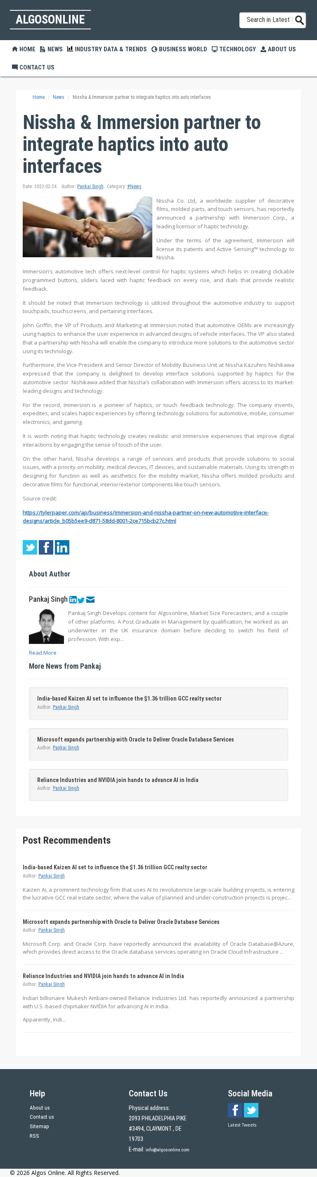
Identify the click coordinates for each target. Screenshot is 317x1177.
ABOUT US (281, 49)
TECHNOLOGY (237, 49)
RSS (34, 1136)
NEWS (54, 49)
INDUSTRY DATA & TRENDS (110, 49)
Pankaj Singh (90, 186)
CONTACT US (36, 67)
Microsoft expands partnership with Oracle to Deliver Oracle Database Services (135, 739)
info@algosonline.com (167, 1150)
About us (40, 1108)
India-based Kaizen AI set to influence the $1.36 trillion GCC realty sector (129, 698)
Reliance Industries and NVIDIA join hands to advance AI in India (118, 780)
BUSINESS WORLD (182, 49)
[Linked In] (73, 599)
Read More (43, 652)
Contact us (42, 1117)
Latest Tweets (242, 1125)
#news (134, 186)
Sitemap (39, 1126)
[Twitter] (81, 599)
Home (26, 49)
